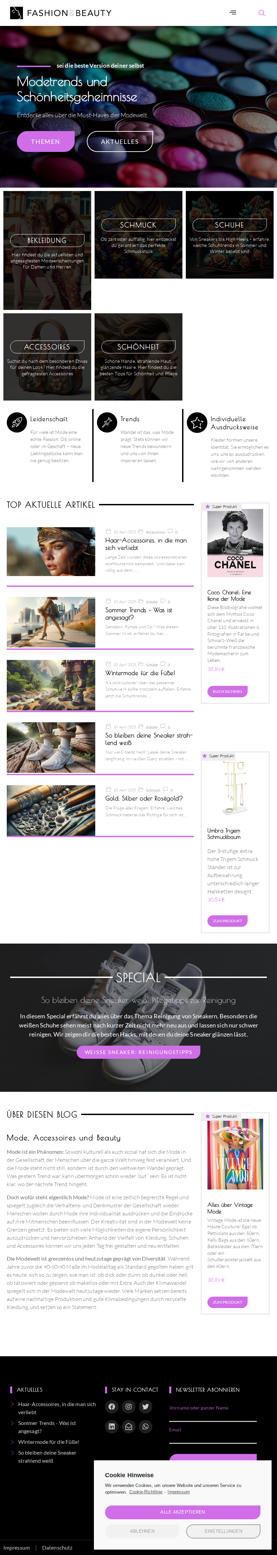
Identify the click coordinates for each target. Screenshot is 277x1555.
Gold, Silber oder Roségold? (144, 798)
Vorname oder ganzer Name (198, 1407)
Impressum (179, 1491)
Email (175, 1429)
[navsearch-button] (261, 13)
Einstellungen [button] (223, 1531)
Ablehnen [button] (142, 1531)
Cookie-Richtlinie (145, 1491)
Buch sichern (227, 691)
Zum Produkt (227, 920)
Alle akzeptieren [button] (182, 1512)
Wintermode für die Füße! (140, 672)
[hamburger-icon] (233, 13)
